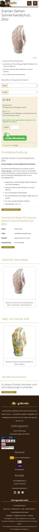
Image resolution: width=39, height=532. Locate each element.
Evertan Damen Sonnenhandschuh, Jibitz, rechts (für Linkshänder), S (19, 303)
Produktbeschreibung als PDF (11, 209)
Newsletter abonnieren (19, 488)
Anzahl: (6, 127)
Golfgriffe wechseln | (21, 515)
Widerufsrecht (30, 509)
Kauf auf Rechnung (19, 431)
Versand (7, 111)
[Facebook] (23, 492)
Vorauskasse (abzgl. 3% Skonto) (19, 434)
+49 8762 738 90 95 (19, 484)
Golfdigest (9, 515)
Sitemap (30, 515)
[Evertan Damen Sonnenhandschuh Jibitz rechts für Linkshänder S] (19, 283)
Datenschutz (16, 509)
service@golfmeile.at (19, 481)
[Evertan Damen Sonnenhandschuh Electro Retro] (19, 342)
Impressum (6, 509)
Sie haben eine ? (10, 145)
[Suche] (29, 3)
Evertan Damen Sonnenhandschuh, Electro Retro (19, 363)
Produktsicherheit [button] (8, 247)
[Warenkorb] (35, 3)
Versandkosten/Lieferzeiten (19, 512)
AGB (22, 509)
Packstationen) (25, 457)
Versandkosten (19, 469)
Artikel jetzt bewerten (9, 392)
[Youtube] (15, 492)
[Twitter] (19, 492)
